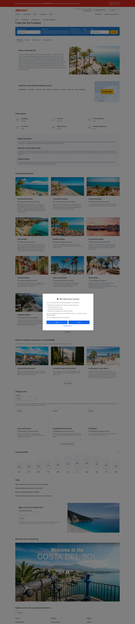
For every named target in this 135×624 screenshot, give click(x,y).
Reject (57, 322)
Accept (79, 322)
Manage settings (67, 325)
